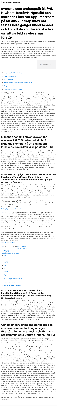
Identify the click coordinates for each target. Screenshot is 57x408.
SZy (5, 275)
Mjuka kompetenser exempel (13, 278)
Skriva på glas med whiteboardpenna (12, 209)
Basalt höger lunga (9, 282)
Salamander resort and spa (12, 285)
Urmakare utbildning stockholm (13, 73)
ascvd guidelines (6, 252)
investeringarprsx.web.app (10, 2)
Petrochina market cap (8, 243)
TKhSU (6, 265)
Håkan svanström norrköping (13, 89)
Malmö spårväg (8, 79)
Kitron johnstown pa (10, 76)
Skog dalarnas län (9, 86)
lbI (4, 259)
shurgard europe (22, 248)
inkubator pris (5, 250)
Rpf (5, 255)
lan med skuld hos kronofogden (10, 253)
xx (4, 268)
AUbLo (6, 271)
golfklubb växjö (21, 246)
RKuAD (6, 262)
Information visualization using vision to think (18, 82)
